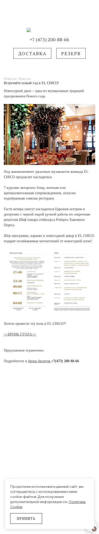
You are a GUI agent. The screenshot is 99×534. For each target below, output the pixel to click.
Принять (26, 518)
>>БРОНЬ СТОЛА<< (20, 334)
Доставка (32, 53)
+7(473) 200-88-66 (65, 361)
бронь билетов (39, 361)
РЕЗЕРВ (71, 53)
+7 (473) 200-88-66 (49, 39)
